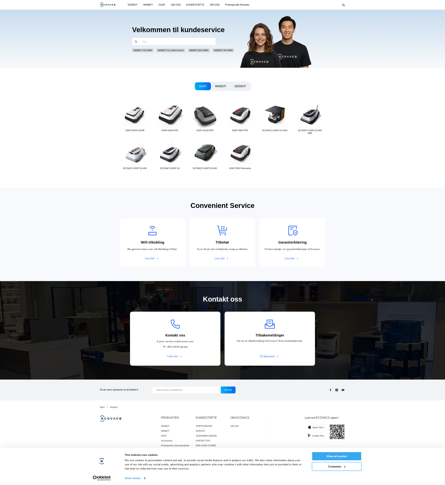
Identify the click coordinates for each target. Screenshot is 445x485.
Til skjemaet (267, 356)
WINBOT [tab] (220, 86)
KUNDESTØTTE (195, 4)
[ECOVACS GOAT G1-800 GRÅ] (310, 117)
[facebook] (330, 390)
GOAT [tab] (203, 86)
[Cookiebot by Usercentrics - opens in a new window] (102, 478)
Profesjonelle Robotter (237, 4)
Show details (133, 478)
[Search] (343, 5)
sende (228, 390)
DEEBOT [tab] (240, 86)
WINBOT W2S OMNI (198, 50)
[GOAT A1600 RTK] (170, 117)
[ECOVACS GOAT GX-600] (205, 155)
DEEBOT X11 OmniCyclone (171, 50)
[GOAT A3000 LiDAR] (135, 117)
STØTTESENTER (204, 426)
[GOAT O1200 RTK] (205, 117)
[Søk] (136, 41)
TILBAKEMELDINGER (206, 436)
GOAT (162, 4)
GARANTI (200, 431)
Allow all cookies (336, 456)
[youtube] (343, 390)
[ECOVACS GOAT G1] (170, 155)
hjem (102, 406)
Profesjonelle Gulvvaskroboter (175, 445)
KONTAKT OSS (203, 440)
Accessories (166, 440)
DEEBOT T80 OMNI (223, 50)
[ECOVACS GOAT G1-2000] (275, 117)
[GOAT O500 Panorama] (240, 155)
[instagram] (337, 390)
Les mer (150, 258)
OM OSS (176, 4)
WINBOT (148, 4)
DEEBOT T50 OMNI (143, 50)
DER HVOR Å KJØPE (206, 445)
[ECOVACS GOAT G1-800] (135, 155)
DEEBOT (133, 4)
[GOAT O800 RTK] (240, 117)
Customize (334, 466)
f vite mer (172, 356)
